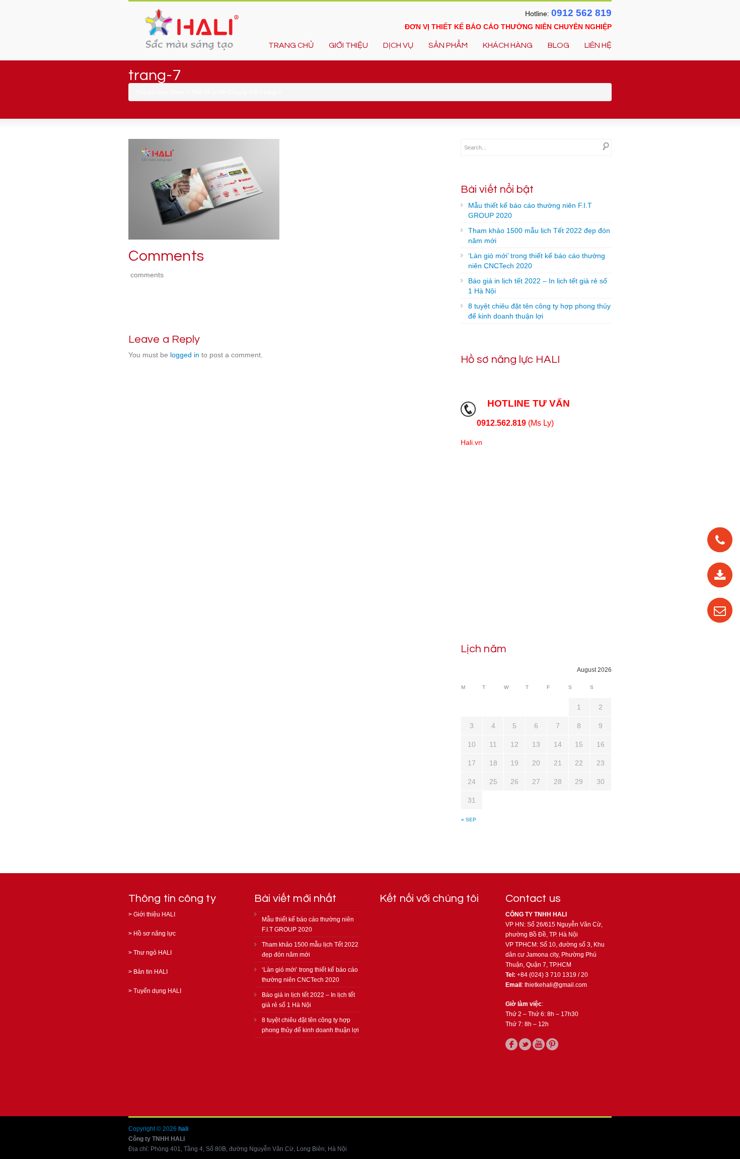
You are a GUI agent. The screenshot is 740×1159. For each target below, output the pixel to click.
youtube (539, 1044)
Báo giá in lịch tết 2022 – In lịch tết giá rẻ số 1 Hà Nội (537, 286)
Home (177, 92)
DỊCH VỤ (398, 45)
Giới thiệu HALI (154, 914)
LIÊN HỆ (598, 45)
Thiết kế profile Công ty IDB (224, 92)
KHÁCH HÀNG (508, 45)
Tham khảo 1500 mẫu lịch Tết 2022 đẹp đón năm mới (539, 235)
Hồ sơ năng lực (154, 933)
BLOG (558, 45)
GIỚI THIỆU (348, 45)
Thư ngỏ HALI (152, 952)
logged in (184, 355)
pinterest (552, 1044)
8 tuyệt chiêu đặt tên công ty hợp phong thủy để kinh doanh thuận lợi (539, 311)
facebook (511, 1044)
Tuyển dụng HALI (157, 990)
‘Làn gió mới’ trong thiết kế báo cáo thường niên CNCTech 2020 (536, 261)
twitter (525, 1044)
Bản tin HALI (150, 971)
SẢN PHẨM (448, 45)
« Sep (468, 819)
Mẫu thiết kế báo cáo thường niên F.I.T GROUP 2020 (530, 210)
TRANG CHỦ (291, 45)
